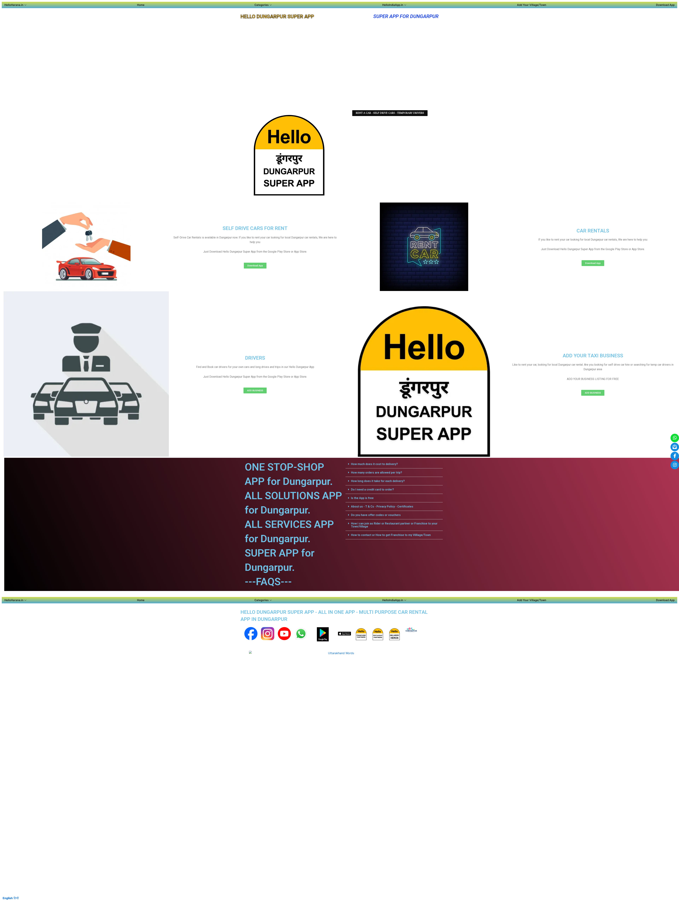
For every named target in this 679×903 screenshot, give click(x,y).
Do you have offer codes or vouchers (376, 515)
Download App (665, 5)
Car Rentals (593, 231)
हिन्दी (16, 898)
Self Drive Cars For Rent (255, 228)
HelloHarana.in (13, 5)
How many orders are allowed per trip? (376, 472)
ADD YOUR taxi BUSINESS (593, 356)
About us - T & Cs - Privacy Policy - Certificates (382, 506)
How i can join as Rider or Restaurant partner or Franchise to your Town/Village (394, 525)
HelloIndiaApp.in (392, 5)
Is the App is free (362, 498)
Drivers (255, 358)
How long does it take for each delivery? (378, 481)
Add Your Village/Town (531, 5)
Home (140, 5)
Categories (261, 5)
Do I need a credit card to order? (372, 489)
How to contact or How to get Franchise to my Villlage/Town (391, 535)
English (8, 898)
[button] (394, 464)
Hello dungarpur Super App (277, 16)
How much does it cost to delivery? (374, 464)
